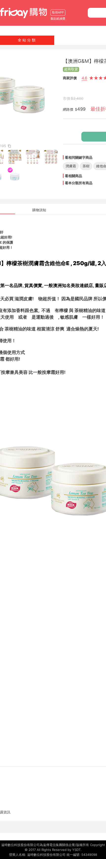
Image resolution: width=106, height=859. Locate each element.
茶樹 (86, 166)
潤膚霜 (71, 166)
